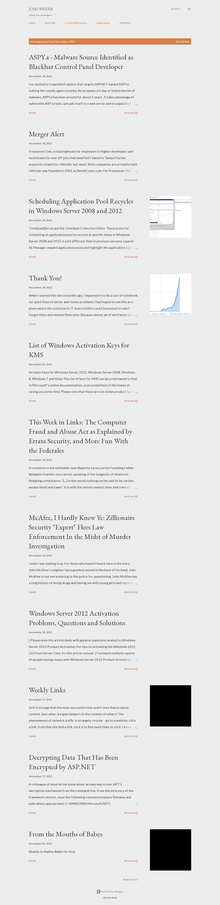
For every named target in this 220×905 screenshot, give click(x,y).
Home (32, 22)
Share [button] (32, 112)
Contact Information (76, 22)
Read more (131, 112)
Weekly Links (47, 689)
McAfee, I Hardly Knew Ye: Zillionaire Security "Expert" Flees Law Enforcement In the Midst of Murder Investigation (82, 531)
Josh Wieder (41, 8)
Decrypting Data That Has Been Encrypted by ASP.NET (73, 762)
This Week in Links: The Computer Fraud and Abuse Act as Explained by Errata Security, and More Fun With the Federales (80, 436)
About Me (50, 22)
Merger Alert (46, 133)
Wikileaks (125, 22)
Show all (183, 41)
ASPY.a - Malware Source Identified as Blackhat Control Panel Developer (81, 61)
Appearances (103, 22)
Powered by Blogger (111, 891)
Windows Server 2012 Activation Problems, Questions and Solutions (77, 618)
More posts (130, 879)
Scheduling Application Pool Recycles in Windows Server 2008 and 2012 (81, 205)
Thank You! (45, 277)
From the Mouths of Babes (65, 833)
